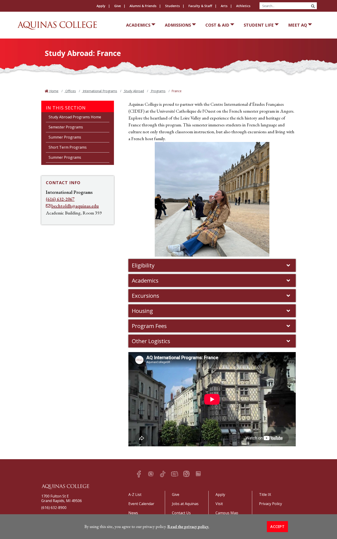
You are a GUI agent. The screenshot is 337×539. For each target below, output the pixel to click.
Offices (70, 91)
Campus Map (226, 512)
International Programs (99, 91)
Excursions (145, 295)
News (133, 512)
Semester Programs (66, 127)
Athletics (243, 6)
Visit (219, 503)
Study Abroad (133, 91)
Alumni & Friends (143, 6)
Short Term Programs (68, 147)
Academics (138, 25)
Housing (142, 310)
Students (172, 6)
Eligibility (143, 265)
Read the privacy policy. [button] (188, 526)
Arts (224, 6)
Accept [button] (277, 526)
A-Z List (134, 494)
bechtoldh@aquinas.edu (75, 206)
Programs (158, 91)
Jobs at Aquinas (185, 503)
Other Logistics (151, 341)
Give (117, 6)
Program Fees (149, 326)
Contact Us (181, 512)
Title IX (265, 494)
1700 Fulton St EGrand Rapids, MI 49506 (61, 498)
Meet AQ (297, 25)
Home (53, 91)
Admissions (178, 25)
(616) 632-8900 (53, 507)
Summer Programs (65, 137)
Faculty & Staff (200, 6)
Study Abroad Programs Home (75, 116)
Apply (101, 6)
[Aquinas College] (57, 25)
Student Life (259, 25)
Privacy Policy (270, 503)
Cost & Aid (217, 25)
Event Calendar (141, 503)
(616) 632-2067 (60, 199)
